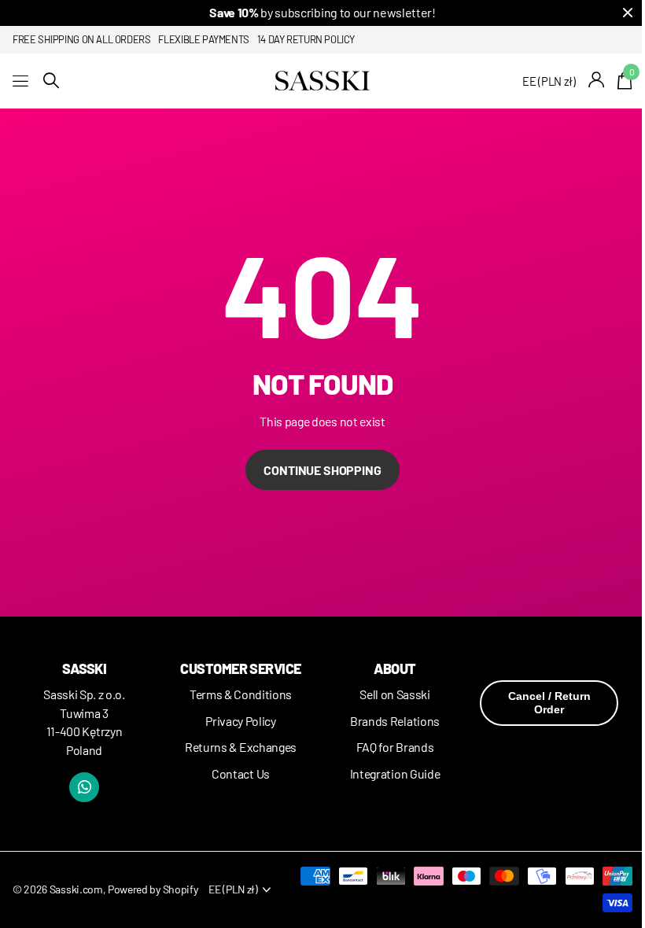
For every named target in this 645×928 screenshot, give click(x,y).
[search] (51, 80)
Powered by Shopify (152, 889)
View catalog (22, 80)
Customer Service (240, 668)
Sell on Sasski (394, 694)
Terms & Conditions (241, 694)
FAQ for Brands (395, 746)
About (394, 668)
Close (627, 13)
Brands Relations (395, 720)
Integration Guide (395, 773)
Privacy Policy (240, 720)
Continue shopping (322, 469)
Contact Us (241, 773)
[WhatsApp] (84, 787)
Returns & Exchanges (241, 746)
